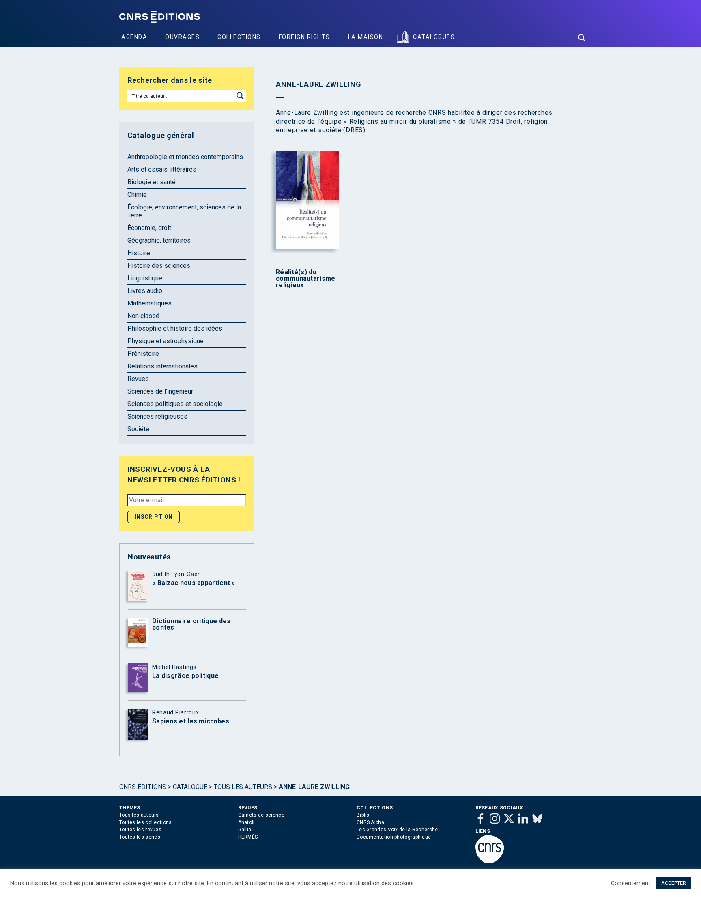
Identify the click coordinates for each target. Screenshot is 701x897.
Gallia (245, 829)
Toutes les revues (140, 829)
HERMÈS (248, 837)
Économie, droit (149, 228)
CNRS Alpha (370, 822)
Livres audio (144, 291)
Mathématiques (149, 303)
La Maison (365, 37)
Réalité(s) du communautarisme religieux (305, 278)
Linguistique (144, 278)
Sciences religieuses (157, 416)
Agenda (134, 37)
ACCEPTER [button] (673, 883)
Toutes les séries (139, 837)
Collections (239, 37)
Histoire (138, 253)
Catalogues (434, 37)
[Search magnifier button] (582, 38)
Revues (138, 379)
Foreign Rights (304, 37)
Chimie (137, 194)
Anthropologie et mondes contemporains (185, 157)
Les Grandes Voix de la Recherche (397, 829)
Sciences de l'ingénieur (160, 391)
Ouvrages (182, 37)
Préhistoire (143, 353)
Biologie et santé (151, 182)
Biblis (363, 815)
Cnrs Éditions (142, 787)
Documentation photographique (394, 837)
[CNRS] (489, 862)
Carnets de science (261, 815)
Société (138, 429)
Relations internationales (162, 366)
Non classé (143, 316)
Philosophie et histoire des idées (174, 328)
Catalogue (190, 787)
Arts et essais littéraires (161, 169)
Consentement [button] (630, 883)
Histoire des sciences (158, 265)
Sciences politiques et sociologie (175, 404)
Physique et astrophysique (165, 341)
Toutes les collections (145, 822)
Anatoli (246, 822)
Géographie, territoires (159, 240)
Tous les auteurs (243, 787)
